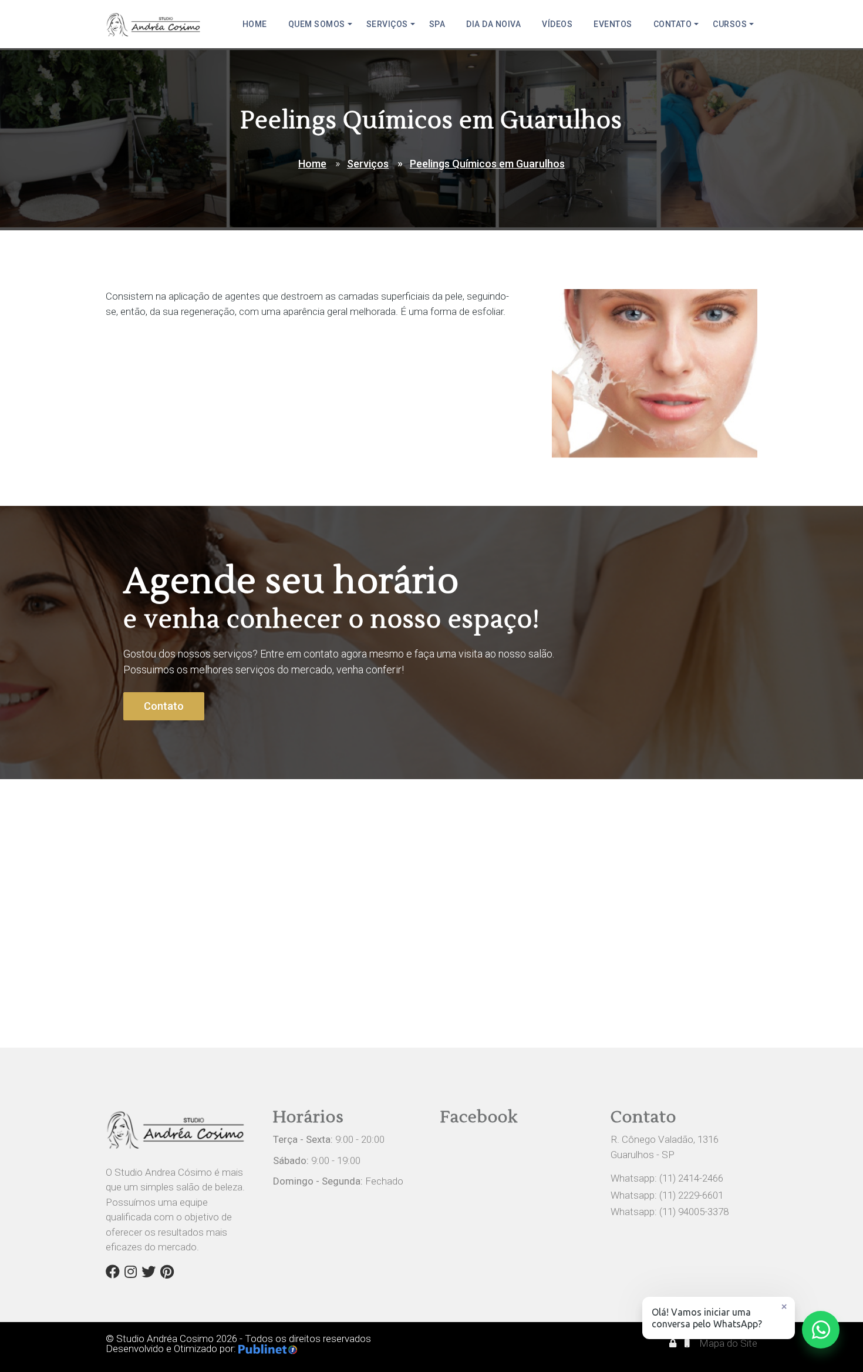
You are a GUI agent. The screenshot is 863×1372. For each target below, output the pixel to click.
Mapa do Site (728, 1343)
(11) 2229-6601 (691, 1195)
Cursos (730, 24)
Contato (672, 24)
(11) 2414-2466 (691, 1178)
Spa (437, 24)
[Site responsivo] (688, 1343)
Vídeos (557, 24)
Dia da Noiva (493, 24)
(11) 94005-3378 (694, 1211)
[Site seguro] (673, 1343)
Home (254, 24)
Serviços (387, 24)
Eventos (613, 24)
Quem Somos (316, 24)
